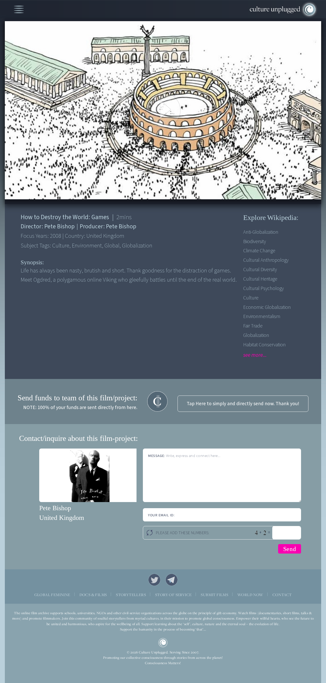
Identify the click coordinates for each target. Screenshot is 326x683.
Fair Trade (253, 326)
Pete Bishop (55, 508)
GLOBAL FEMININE (52, 594)
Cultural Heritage (260, 279)
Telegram (172, 580)
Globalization (256, 335)
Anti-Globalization (260, 232)
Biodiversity (254, 241)
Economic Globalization (267, 307)
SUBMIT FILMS (214, 594)
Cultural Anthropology (266, 260)
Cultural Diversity (260, 269)
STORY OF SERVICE (173, 594)
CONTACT (282, 594)
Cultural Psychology (263, 288)
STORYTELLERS (131, 594)
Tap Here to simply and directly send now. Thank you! (243, 403)
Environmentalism (261, 316)
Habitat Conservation (264, 344)
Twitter (154, 580)
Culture (251, 297)
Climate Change (259, 250)
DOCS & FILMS (93, 594)
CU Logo (163, 643)
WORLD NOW (250, 594)
